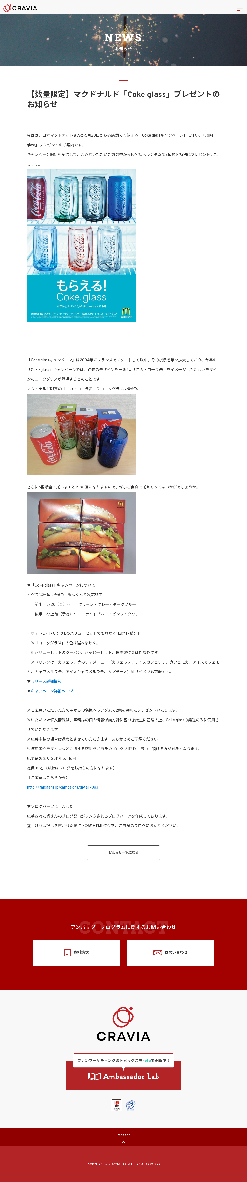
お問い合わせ (176, 952)
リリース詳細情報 (46, 681)
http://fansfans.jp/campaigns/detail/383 (62, 787)
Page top (123, 1135)
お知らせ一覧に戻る (123, 853)
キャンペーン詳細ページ (52, 691)
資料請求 (81, 952)
